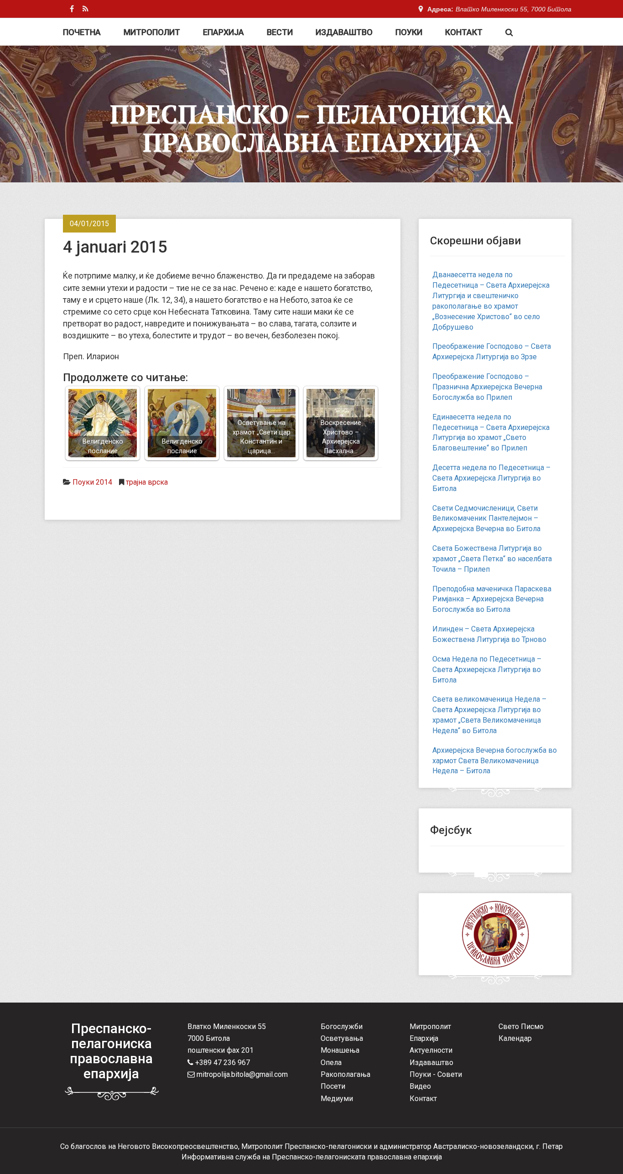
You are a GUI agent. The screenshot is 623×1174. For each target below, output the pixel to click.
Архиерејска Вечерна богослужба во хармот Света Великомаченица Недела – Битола (494, 761)
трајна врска (147, 482)
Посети (333, 1086)
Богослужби (342, 1026)
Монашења (340, 1050)
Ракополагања (345, 1074)
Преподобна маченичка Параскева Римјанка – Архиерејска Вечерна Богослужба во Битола (491, 599)
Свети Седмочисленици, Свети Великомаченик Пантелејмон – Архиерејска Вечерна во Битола (486, 518)
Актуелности (431, 1050)
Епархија (223, 32)
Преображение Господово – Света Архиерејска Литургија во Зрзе (491, 351)
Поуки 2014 (92, 482)
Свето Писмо (521, 1026)
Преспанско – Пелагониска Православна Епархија (311, 128)
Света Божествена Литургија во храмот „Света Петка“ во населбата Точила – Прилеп (492, 559)
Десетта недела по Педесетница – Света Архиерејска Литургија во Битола (491, 478)
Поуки (408, 32)
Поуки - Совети (436, 1074)
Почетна (82, 32)
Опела (331, 1062)
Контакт (464, 32)
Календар (515, 1038)
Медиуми (337, 1098)
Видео (420, 1086)
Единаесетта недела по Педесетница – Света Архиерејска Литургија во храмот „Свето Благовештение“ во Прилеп (491, 433)
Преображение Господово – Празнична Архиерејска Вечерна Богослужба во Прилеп (487, 387)
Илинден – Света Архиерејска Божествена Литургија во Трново (489, 634)
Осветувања (342, 1038)
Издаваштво (344, 32)
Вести (280, 32)
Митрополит (152, 32)
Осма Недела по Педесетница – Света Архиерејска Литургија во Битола (486, 669)
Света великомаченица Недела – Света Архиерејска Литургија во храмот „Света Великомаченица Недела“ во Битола (489, 715)
